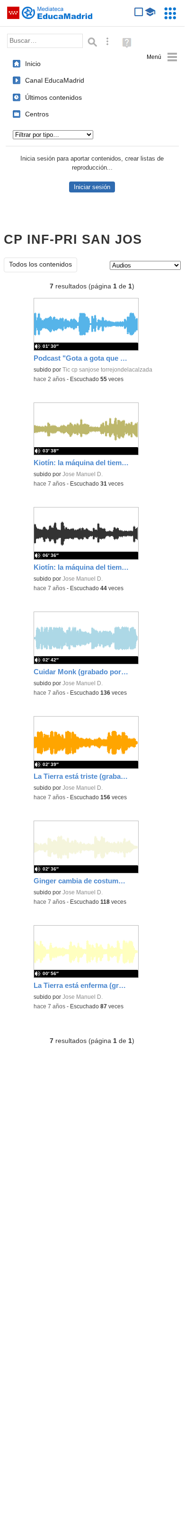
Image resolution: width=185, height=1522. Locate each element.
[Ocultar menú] (162, 57)
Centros (37, 114)
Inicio (33, 63)
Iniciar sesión (92, 187)
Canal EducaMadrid (54, 80)
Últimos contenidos (53, 97)
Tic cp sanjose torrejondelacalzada (107, 370)
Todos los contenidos (40, 264)
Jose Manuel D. (82, 474)
